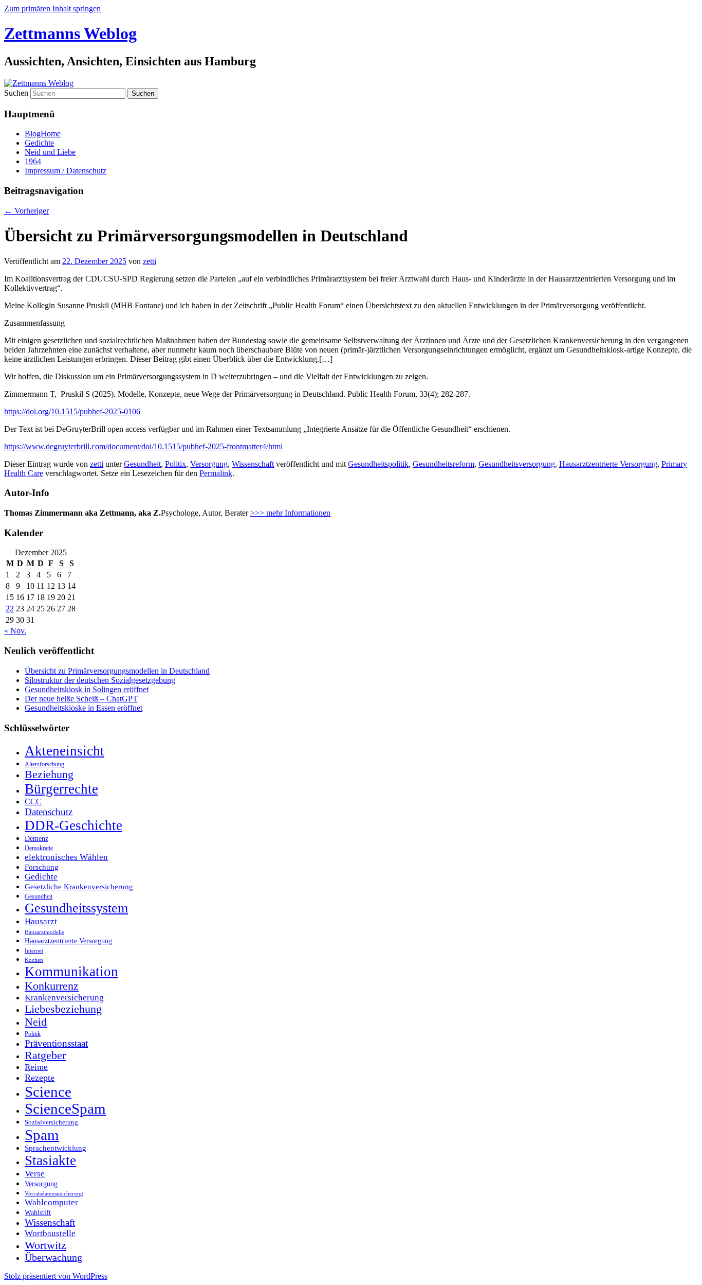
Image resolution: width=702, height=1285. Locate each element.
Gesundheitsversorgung (516, 464)
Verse (35, 1173)
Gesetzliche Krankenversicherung (79, 887)
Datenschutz (48, 811)
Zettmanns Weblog (70, 33)
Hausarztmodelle (44, 932)
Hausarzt (41, 921)
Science (48, 1091)
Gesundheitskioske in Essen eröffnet (83, 707)
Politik (33, 1033)
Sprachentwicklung (55, 1148)
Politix (175, 464)
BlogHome (43, 133)
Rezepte (39, 1077)
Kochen (34, 960)
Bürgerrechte (61, 789)
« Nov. (15, 630)
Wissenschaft (253, 464)
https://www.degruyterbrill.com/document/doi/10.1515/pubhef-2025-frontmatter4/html (143, 446)
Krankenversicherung (64, 997)
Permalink (215, 473)
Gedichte (39, 142)
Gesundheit (142, 464)
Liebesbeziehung (63, 1009)
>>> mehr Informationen (290, 512)
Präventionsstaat (56, 1043)
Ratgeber (45, 1055)
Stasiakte (50, 1160)
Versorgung (209, 464)
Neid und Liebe (50, 152)
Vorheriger (26, 210)
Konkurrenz (52, 986)
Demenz (36, 838)
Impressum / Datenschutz (65, 170)
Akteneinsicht (64, 751)
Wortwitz (45, 1245)
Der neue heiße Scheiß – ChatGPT (81, 698)
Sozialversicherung (51, 1122)
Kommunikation (71, 971)
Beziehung (49, 774)
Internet (34, 951)
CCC (33, 801)
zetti (149, 261)
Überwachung (53, 1257)
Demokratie (39, 848)
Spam (42, 1134)
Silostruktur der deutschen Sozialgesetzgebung (100, 680)
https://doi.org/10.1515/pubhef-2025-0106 (72, 411)
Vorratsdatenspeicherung (54, 1193)
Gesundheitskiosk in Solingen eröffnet (87, 689)
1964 (33, 161)
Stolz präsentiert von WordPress (55, 1276)
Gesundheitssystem (76, 908)
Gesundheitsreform (443, 464)
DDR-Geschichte (73, 825)
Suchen (16, 93)
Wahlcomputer (51, 1202)
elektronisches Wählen (66, 857)
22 (10, 608)
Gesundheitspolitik (378, 464)
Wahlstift (38, 1213)
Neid (36, 1022)
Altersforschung (44, 764)
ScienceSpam (65, 1108)
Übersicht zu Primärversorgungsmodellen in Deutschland (117, 670)
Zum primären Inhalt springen (52, 8)
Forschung (42, 867)
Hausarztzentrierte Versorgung (608, 464)
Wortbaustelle (50, 1233)
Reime (36, 1067)
